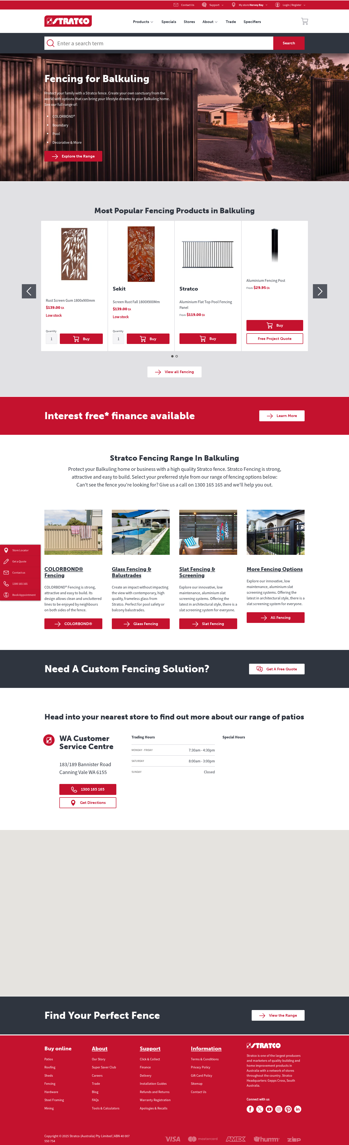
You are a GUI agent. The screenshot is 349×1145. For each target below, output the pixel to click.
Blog (95, 1092)
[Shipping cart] (304, 22)
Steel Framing (54, 1100)
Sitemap (197, 1083)
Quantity (51, 331)
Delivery (145, 1075)
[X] (259, 1109)
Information (206, 1048)
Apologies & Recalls (153, 1108)
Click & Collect (150, 1059)
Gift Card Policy (201, 1075)
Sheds (48, 1075)
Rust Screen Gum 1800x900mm (70, 300)
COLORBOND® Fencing (63, 572)
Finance (145, 1067)
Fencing (49, 1083)
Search (289, 43)
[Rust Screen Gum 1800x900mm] (74, 258)
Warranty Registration (155, 1100)
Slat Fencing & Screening (197, 572)
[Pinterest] (288, 1109)
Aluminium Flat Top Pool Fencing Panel (205, 304)
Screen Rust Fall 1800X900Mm (136, 301)
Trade (96, 1083)
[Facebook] (250, 1109)
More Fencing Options (275, 569)
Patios (48, 1059)
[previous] (29, 291)
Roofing (49, 1067)
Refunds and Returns (155, 1092)
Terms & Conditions (205, 1059)
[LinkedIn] (297, 1109)
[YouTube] (269, 1109)
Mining (49, 1108)
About (100, 1048)
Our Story (98, 1059)
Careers (97, 1075)
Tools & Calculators (105, 1108)
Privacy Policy (200, 1067)
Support (150, 1048)
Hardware (51, 1092)
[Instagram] (278, 1109)
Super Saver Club (104, 1067)
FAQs (95, 1100)
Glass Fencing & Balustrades (131, 572)
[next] (320, 291)
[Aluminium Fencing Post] (274, 248)
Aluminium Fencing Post (265, 280)
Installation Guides (153, 1083)
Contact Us (198, 1092)
